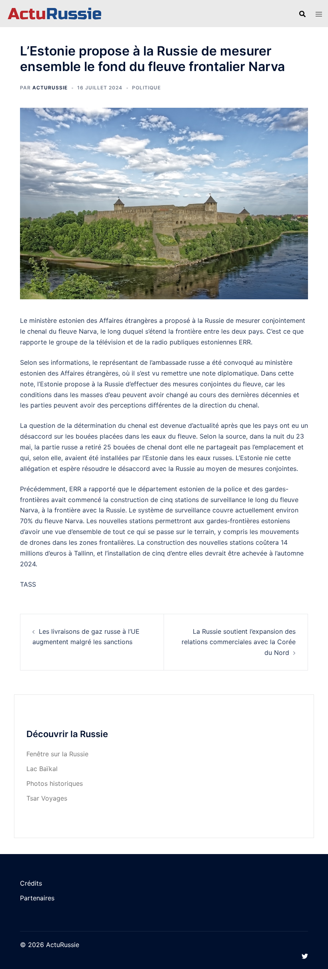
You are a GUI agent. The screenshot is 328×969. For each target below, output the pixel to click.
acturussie (50, 88)
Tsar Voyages (46, 798)
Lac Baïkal (42, 769)
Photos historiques (54, 783)
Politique (146, 88)
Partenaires (37, 898)
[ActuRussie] (54, 13)
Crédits (31, 883)
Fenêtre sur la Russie (57, 754)
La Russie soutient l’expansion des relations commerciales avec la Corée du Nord (239, 642)
